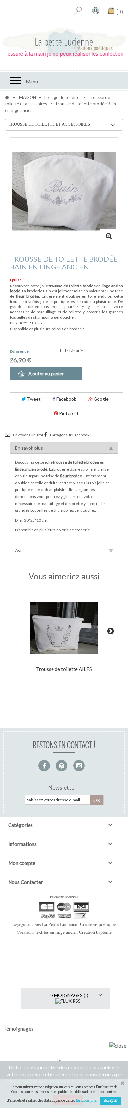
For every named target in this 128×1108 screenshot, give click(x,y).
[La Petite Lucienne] (64, 43)
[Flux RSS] (68, 1000)
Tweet (33, 399)
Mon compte (21, 863)
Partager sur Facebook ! (71, 435)
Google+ (102, 399)
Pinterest (68, 413)
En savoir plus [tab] (29, 448)
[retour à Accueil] (7, 97)
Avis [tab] (19, 550)
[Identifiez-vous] (95, 10)
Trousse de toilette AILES (64, 669)
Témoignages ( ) (68, 995)
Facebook (65, 399)
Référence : (20, 351)
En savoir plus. (86, 1101)
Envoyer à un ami (28, 435)
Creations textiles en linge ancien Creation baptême (64, 932)
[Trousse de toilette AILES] (64, 628)
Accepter (111, 1101)
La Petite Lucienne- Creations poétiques (79, 924)
